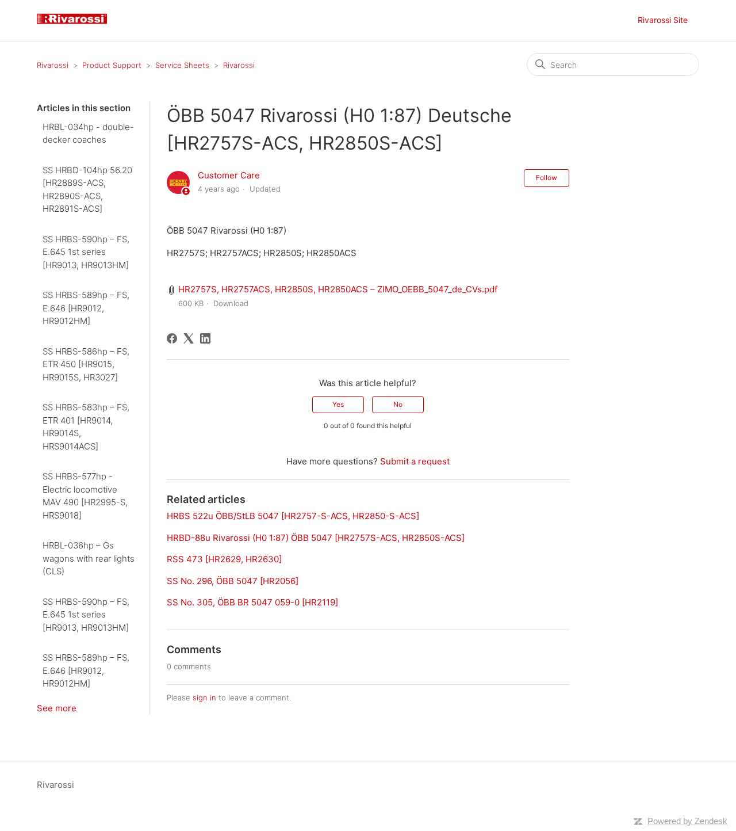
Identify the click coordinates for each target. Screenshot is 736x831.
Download (230, 303)
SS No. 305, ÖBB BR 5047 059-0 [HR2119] (252, 602)
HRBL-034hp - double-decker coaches (88, 133)
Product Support (111, 65)
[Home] (76, 26)
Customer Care (229, 175)
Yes (338, 404)
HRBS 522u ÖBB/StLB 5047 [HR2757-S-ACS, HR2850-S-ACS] (293, 515)
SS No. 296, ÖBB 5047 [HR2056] (232, 580)
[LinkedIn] (205, 338)
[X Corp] (188, 338)
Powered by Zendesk (687, 821)
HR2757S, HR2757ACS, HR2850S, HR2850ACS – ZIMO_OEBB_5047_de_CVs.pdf (337, 289)
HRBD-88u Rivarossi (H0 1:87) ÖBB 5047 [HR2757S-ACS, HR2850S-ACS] (316, 537)
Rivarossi (52, 65)
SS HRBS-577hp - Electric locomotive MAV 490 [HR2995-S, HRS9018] (85, 496)
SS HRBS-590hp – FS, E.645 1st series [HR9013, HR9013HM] (86, 252)
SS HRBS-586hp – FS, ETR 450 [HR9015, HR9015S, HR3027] (86, 364)
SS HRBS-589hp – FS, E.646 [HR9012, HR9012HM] (86, 307)
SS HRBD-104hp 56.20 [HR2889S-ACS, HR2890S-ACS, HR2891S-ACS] (87, 190)
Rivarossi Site (663, 20)
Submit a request (415, 461)
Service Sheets (182, 65)
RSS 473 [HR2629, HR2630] (224, 559)
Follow (546, 177)
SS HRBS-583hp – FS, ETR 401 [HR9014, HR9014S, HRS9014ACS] (86, 427)
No (397, 404)
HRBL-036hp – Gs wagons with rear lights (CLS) (89, 558)
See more (56, 708)
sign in (204, 697)
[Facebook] (172, 338)
